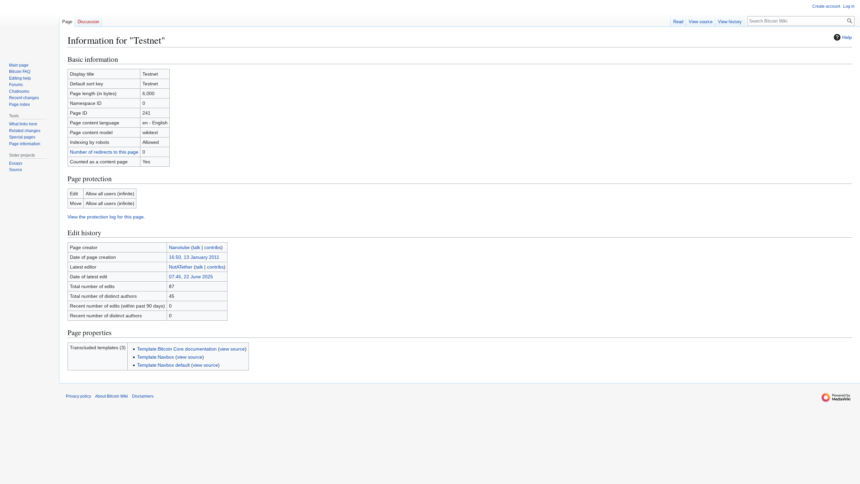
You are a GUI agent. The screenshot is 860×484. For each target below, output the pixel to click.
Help (847, 37)
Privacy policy (78, 396)
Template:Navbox (155, 357)
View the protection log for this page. (106, 216)
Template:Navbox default (163, 365)
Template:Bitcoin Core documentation (177, 349)
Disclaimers (143, 396)
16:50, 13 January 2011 (194, 257)
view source (232, 349)
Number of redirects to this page (104, 152)
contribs (212, 247)
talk (196, 247)
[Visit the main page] (29, 27)
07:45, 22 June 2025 (191, 276)
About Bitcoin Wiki (111, 396)
